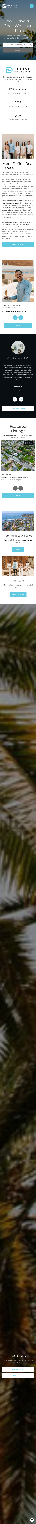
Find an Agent (18, 1379)
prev (15, 317)
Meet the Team (18, 245)
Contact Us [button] (18, 1385)
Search (18, 50)
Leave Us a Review (18, 418)
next (20, 317)
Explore (18, 559)
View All (18, 325)
